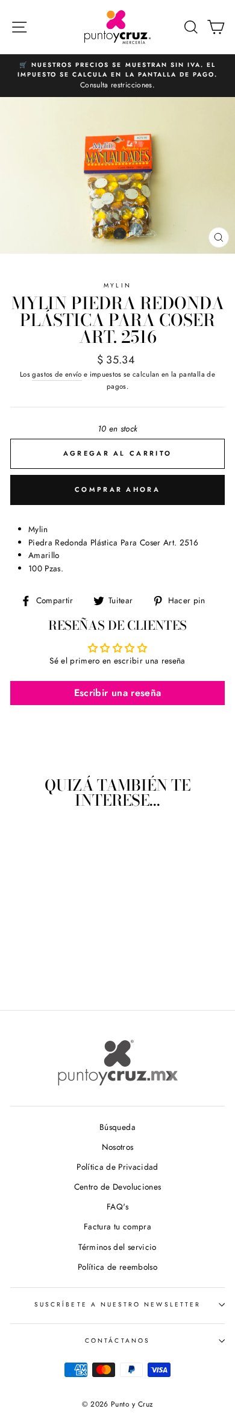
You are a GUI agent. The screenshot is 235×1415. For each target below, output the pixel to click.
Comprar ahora (117, 489)
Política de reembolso (117, 1267)
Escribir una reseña (117, 693)
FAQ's (117, 1206)
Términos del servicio (117, 1247)
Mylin (117, 285)
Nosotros (118, 1147)
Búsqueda (117, 1127)
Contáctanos (117, 1340)
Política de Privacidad (117, 1167)
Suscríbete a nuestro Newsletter (117, 1304)
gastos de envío (56, 374)
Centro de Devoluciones (117, 1187)
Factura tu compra (117, 1226)
